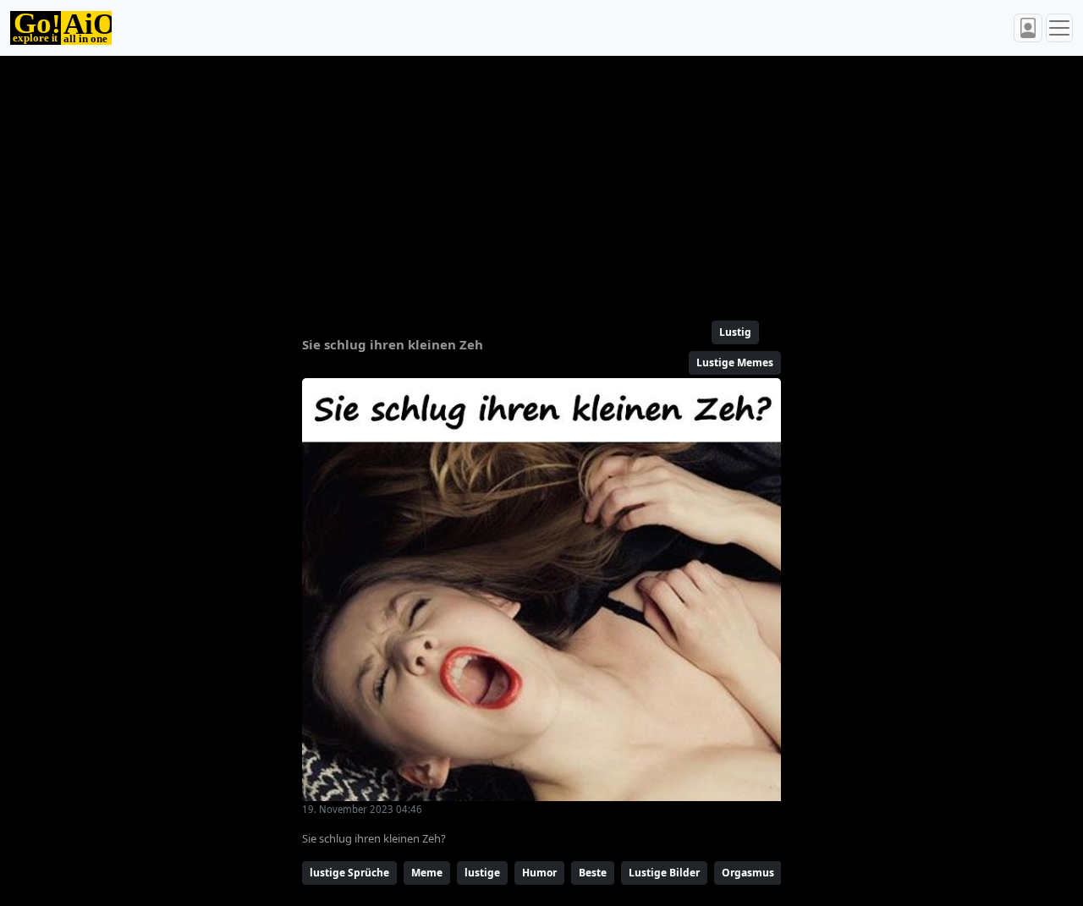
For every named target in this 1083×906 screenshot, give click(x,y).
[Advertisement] (541, 181)
